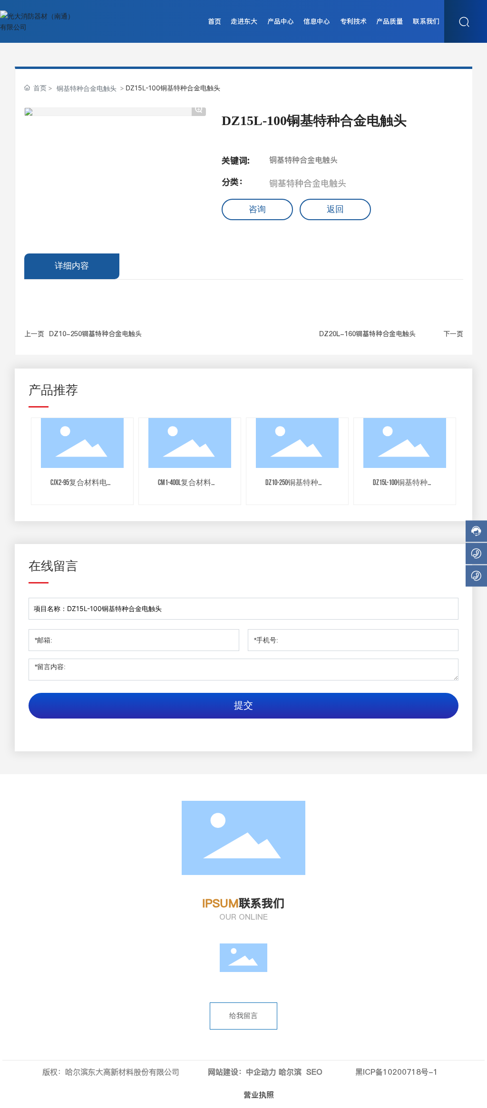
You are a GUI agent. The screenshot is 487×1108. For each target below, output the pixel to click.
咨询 (257, 209)
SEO (314, 1072)
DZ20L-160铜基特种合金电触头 (367, 334)
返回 (335, 209)
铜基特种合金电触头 (87, 88)
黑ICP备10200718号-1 (396, 1072)
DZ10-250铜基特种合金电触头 (95, 334)
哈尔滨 (290, 1072)
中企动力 (261, 1072)
